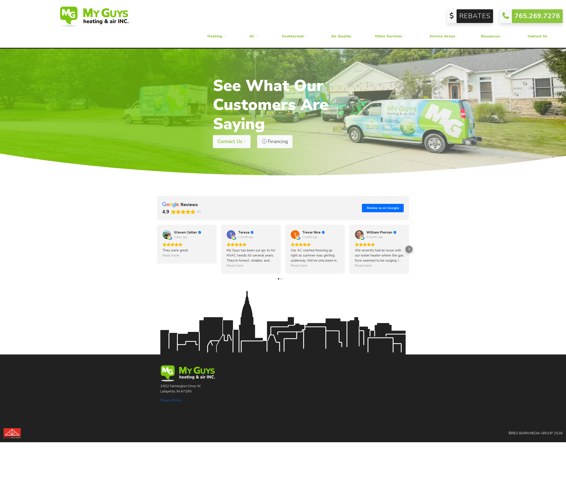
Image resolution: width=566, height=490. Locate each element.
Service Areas (442, 36)
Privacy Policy (171, 400)
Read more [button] (171, 255)
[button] (157, 249)
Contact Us (537, 36)
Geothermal (293, 36)
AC (252, 36)
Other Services (389, 36)
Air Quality (341, 36)
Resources (491, 36)
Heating (215, 36)
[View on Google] (167, 234)
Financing (277, 141)
